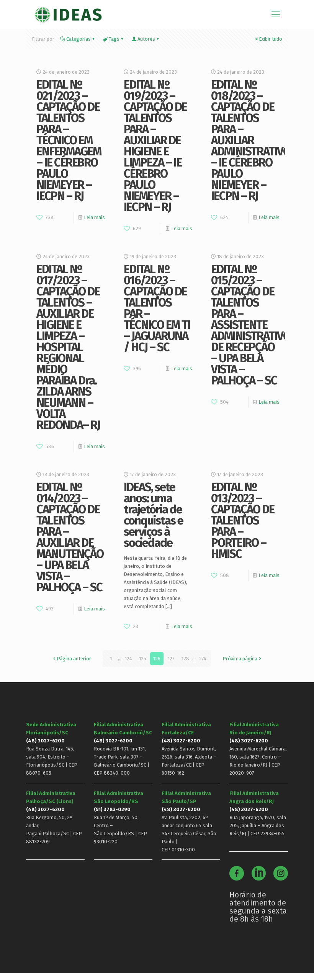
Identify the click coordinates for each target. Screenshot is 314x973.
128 (185, 658)
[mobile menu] (275, 14)
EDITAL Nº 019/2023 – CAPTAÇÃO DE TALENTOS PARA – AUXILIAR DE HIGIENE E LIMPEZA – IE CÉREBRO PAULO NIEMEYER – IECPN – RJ (155, 146)
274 (202, 658)
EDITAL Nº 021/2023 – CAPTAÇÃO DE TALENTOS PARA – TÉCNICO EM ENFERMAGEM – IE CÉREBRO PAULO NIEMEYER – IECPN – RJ (68, 140)
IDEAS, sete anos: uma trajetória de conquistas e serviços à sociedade (153, 515)
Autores (146, 39)
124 (128, 658)
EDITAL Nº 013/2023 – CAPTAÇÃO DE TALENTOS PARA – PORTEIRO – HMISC (242, 520)
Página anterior (74, 658)
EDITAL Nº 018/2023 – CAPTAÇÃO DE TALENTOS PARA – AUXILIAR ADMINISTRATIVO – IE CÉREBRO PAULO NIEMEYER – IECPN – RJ (250, 140)
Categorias (78, 39)
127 (171, 658)
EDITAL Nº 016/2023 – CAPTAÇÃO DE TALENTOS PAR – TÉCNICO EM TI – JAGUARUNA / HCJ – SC (157, 308)
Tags (114, 39)
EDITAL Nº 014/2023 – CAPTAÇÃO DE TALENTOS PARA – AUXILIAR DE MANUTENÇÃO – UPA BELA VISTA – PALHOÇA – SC (69, 537)
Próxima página (239, 658)
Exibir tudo (270, 39)
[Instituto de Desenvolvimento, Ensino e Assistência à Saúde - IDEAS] (68, 14)
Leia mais (94, 217)
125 (142, 658)
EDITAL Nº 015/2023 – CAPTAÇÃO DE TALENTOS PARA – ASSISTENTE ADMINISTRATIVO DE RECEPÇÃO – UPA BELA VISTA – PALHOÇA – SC (250, 325)
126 (156, 658)
